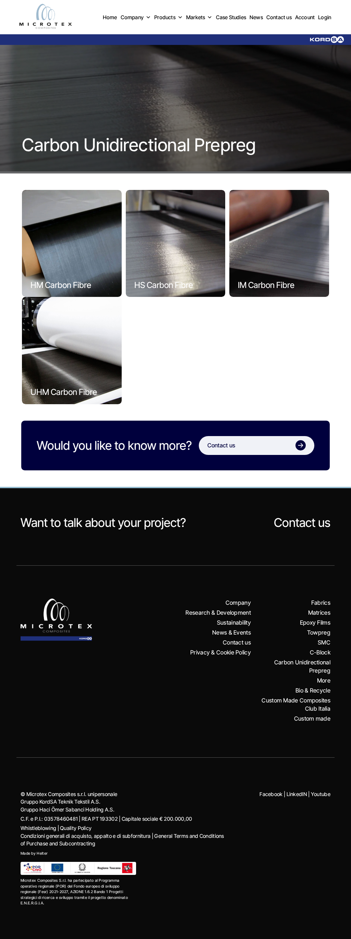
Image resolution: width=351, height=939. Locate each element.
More (323, 680)
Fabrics (320, 602)
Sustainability (234, 622)
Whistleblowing (38, 828)
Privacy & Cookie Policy (220, 652)
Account (305, 17)
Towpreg (318, 632)
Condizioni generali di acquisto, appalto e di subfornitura (85, 836)
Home (110, 17)
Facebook (270, 794)
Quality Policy (76, 828)
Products (165, 17)
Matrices (319, 612)
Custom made (312, 718)
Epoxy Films (315, 622)
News (256, 17)
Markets (195, 17)
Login (324, 17)
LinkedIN (297, 794)
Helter (42, 853)
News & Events (231, 632)
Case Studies (231, 17)
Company (132, 17)
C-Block (320, 652)
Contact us (279, 17)
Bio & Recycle (312, 690)
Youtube (320, 794)
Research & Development (218, 612)
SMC (324, 642)
